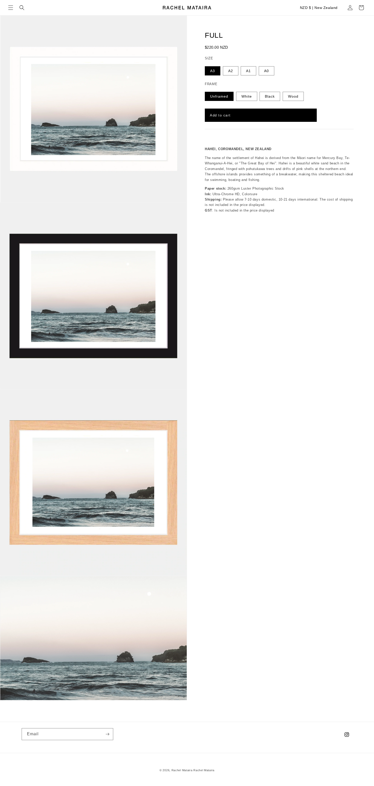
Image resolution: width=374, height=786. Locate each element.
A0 (266, 71)
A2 (230, 71)
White (246, 96)
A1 (248, 71)
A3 (212, 71)
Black (270, 96)
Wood (293, 96)
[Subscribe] (107, 734)
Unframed (219, 96)
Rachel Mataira (182, 770)
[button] (10, 7)
